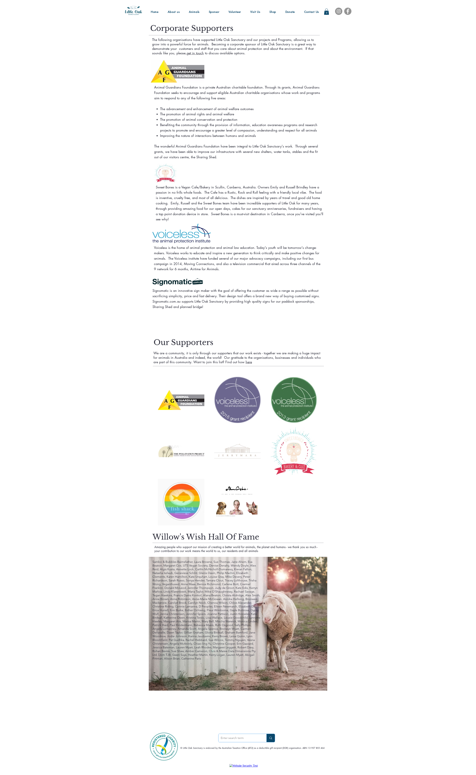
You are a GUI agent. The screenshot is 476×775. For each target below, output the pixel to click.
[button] (326, 12)
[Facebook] (347, 11)
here (249, 362)
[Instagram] (338, 11)
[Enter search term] (270, 738)
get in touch (195, 53)
